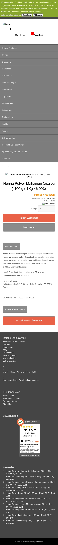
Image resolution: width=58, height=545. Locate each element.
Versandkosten (9, 358)
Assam (5, 131)
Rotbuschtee (7, 117)
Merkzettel (28, 227)
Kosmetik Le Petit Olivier (13, 145)
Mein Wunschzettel (11, 398)
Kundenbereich (11, 392)
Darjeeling (6, 62)
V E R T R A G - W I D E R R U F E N (19, 372)
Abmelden (7, 404)
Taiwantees (7, 89)
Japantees (6, 96)
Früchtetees (7, 103)
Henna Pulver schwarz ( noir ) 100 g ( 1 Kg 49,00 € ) (29, 520)
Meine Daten (8, 396)
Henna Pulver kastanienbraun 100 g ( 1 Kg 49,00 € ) (29, 515)
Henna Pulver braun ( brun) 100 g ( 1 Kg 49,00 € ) (28, 493)
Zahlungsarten (9, 361)
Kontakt (6, 344)
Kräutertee (7, 110)
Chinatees (6, 69)
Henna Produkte (9, 48)
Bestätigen (27, 15)
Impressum (8, 347)
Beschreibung (11, 246)
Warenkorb (38, 35)
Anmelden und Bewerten (29, 320)
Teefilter (5, 124)
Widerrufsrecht (9, 355)
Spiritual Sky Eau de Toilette (14, 152)
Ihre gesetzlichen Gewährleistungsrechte (21, 380)
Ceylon (5, 55)
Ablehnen (38, 15)
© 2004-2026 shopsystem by (29, 541)
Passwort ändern (10, 401)
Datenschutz (8, 352)
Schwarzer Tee (8, 138)
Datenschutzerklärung (10, 15)
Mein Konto (20, 35)
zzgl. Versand (50, 198)
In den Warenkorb (29, 217)
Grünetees (7, 76)
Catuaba (6, 158)
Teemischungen (9, 82)
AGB (5, 350)
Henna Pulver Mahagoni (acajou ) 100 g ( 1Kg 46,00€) (30, 476)
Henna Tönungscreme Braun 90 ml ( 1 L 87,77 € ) (28, 509)
